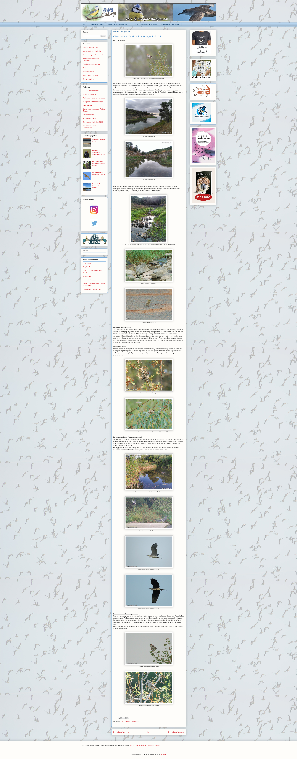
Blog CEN (86, 267)
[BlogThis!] (121, 718)
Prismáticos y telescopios (92, 289)
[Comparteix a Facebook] (125, 718)
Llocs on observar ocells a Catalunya (144, 24)
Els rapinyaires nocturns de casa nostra (98, 163)
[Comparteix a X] (123, 718)
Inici (84, 24)
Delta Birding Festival (90, 75)
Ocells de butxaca (89, 94)
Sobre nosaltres (88, 79)
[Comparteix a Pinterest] (127, 718)
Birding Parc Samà (89, 118)
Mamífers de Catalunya (91, 64)
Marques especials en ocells (93, 55)
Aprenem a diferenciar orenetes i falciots (98, 152)
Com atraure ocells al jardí (170, 24)
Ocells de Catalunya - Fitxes (117, 24)
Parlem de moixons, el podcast (94, 98)
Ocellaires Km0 (88, 115)
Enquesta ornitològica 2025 (93, 122)
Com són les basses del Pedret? (96, 186)
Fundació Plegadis (89, 280)
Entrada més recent (121, 732)
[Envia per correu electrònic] (119, 718)
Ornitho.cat (87, 276)
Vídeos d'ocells (88, 71)
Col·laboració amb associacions (89, 127)
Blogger (163, 754)
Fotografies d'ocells (97, 24)
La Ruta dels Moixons (90, 91)
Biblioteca (86, 68)
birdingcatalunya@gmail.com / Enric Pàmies (145, 745)
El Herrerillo (87, 263)
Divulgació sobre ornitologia (93, 102)
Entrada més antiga (176, 732)
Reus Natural (87, 105)
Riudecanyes (135, 721)
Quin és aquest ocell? (90, 47)
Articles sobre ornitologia (92, 51)
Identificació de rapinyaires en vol (98, 174)
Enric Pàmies (125, 721)
